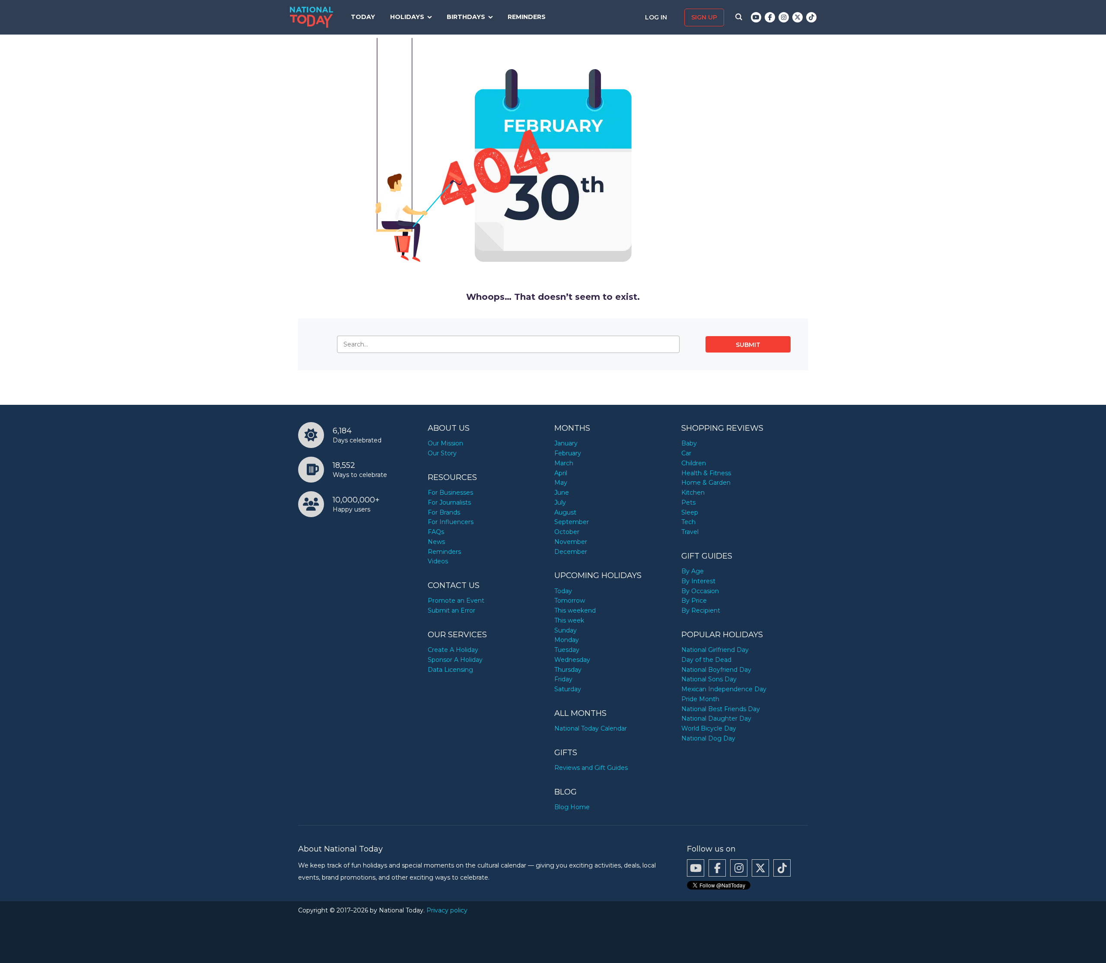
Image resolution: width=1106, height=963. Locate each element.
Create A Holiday (453, 650)
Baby (689, 443)
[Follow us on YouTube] (756, 17)
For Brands (444, 512)
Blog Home (572, 807)
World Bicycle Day (708, 728)
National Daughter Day (716, 718)
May (560, 482)
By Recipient (700, 610)
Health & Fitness (706, 473)
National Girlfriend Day (715, 650)
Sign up (704, 17)
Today (363, 17)
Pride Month (700, 699)
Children (693, 463)
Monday (566, 640)
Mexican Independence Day (723, 689)
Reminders (527, 17)
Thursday (568, 670)
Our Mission (445, 443)
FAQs (436, 532)
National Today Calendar (590, 728)
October (566, 532)
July (560, 502)
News (436, 542)
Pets (688, 502)
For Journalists (449, 502)
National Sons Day (709, 679)
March (563, 463)
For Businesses (450, 492)
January (566, 443)
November (570, 542)
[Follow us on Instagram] (784, 17)
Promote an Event (456, 600)
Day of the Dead (706, 660)
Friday (563, 679)
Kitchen (693, 492)
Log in (657, 17)
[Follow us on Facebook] (770, 17)
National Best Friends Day (720, 709)
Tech (688, 522)
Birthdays (466, 17)
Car (686, 453)
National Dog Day (708, 738)
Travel (690, 532)
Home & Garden (706, 482)
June (561, 492)
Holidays (407, 17)
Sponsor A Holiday (455, 660)
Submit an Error (451, 610)
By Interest (698, 581)
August (565, 512)
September (571, 522)
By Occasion (700, 591)
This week (569, 620)
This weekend (575, 610)
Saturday (567, 689)
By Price (694, 600)
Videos (438, 561)
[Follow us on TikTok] (811, 17)
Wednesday (572, 660)
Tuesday (566, 650)
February (567, 453)
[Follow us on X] (797, 17)
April (560, 473)
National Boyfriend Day (716, 670)
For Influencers (451, 522)
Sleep (689, 512)
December (570, 552)
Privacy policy (446, 910)
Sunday (565, 630)
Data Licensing (450, 670)
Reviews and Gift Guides (591, 768)
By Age (692, 571)
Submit (748, 345)
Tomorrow (569, 600)
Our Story (442, 453)
